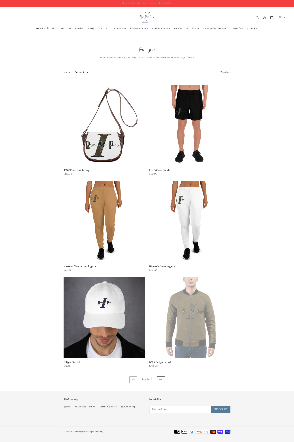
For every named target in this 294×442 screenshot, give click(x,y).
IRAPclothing (76, 431)
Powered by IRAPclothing (92, 431)
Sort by (68, 72)
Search (67, 406)
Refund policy (128, 406)
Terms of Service (108, 406)
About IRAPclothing (85, 406)
